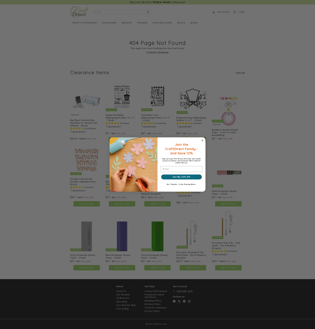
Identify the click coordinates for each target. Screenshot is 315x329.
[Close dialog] (202, 140)
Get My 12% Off (181, 177)
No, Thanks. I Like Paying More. (181, 184)
